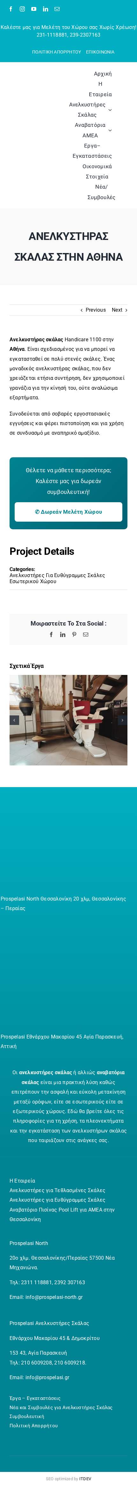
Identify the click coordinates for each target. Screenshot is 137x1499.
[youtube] (33, 8)
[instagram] (22, 8)
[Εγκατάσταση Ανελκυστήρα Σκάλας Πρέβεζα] (68, 678)
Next (117, 310)
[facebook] (10, 8)
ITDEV (85, 1478)
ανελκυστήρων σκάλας (99, 1131)
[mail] (57, 8)
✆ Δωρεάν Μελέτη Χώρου (68, 512)
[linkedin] (45, 8)
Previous (96, 310)
